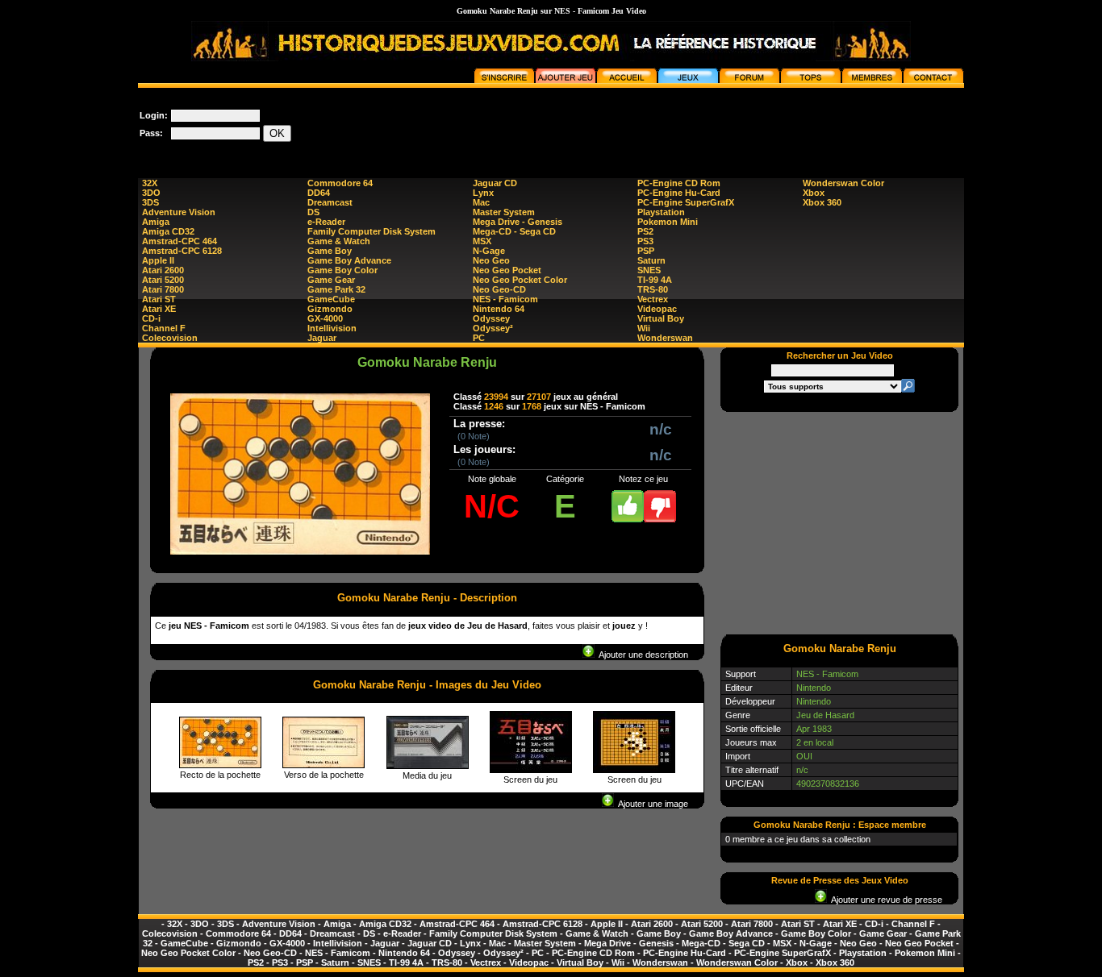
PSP (645, 251)
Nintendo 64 (498, 309)
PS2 (645, 231)
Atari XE (159, 309)
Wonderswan (665, 338)
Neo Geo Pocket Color (520, 280)
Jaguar (321, 338)
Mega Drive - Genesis (517, 222)
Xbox (813, 192)
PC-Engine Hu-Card (678, 192)
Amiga (155, 222)
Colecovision (170, 338)
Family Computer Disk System (371, 231)
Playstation (661, 212)
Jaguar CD (495, 183)
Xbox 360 (822, 202)
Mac (481, 202)
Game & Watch (338, 241)
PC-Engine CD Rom (678, 183)
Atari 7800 (163, 289)
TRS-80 (652, 289)
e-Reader (326, 222)
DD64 (318, 192)
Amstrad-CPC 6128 (182, 251)
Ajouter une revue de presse (884, 899)
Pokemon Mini (667, 222)
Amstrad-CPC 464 (179, 241)
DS (313, 212)
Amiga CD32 (168, 231)
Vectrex (652, 299)
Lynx (483, 192)
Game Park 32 (336, 289)
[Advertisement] (670, 124)
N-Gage (489, 251)
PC (479, 338)
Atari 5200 (163, 280)
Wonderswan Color (843, 183)
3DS (150, 202)
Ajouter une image (651, 804)
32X (149, 183)
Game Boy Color (342, 270)
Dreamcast (330, 202)
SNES (649, 270)
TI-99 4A (654, 280)
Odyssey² (493, 328)
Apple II (158, 260)
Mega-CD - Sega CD (514, 231)
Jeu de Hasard (825, 715)
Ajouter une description (641, 654)
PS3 (645, 241)
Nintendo (813, 687)
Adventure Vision (178, 212)
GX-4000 (325, 318)
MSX (482, 241)
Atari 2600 (163, 270)
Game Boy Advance (349, 260)
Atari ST (159, 299)
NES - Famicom (505, 299)
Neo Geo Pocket (507, 270)
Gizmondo (330, 309)
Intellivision (332, 328)
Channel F (164, 328)
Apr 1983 (814, 729)
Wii (643, 328)
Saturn (651, 260)
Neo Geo (491, 260)
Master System (504, 212)
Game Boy (329, 251)
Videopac (657, 309)
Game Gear (331, 280)
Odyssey (491, 318)
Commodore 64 (340, 183)
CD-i (151, 318)
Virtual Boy (660, 318)
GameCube (331, 299)
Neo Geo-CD (499, 289)
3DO (151, 192)
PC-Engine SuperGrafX (685, 202)
